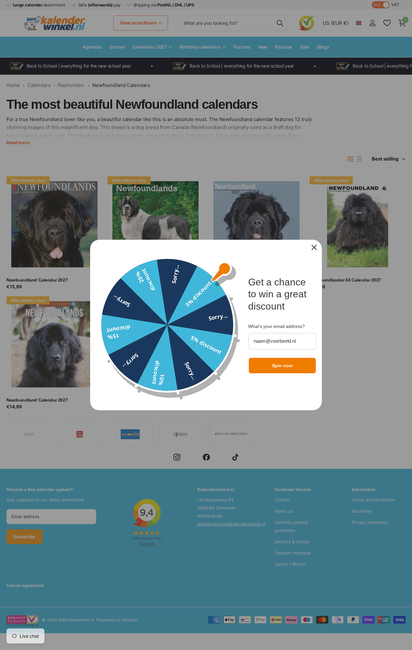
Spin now (282, 365)
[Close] (314, 247)
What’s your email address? (276, 326)
